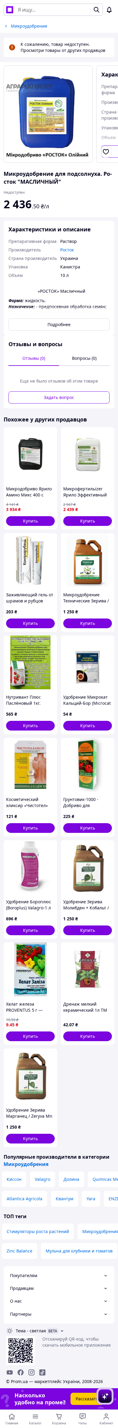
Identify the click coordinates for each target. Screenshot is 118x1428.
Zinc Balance (19, 1251)
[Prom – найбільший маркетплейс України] (9, 9)
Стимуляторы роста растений (38, 1231)
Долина (71, 1179)
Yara (91, 1198)
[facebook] (20, 1372)
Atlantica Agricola (24, 1198)
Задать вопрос (59, 397)
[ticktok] (42, 1372)
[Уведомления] (109, 10)
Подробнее (59, 324)
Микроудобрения (26, 1164)
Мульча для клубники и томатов (79, 1251)
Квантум (64, 1198)
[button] (30, 521)
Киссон (14, 1179)
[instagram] (31, 1372)
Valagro (42, 1179)
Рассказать (87, 1399)
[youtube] (9, 1372)
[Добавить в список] (106, 152)
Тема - (31, 1331)
